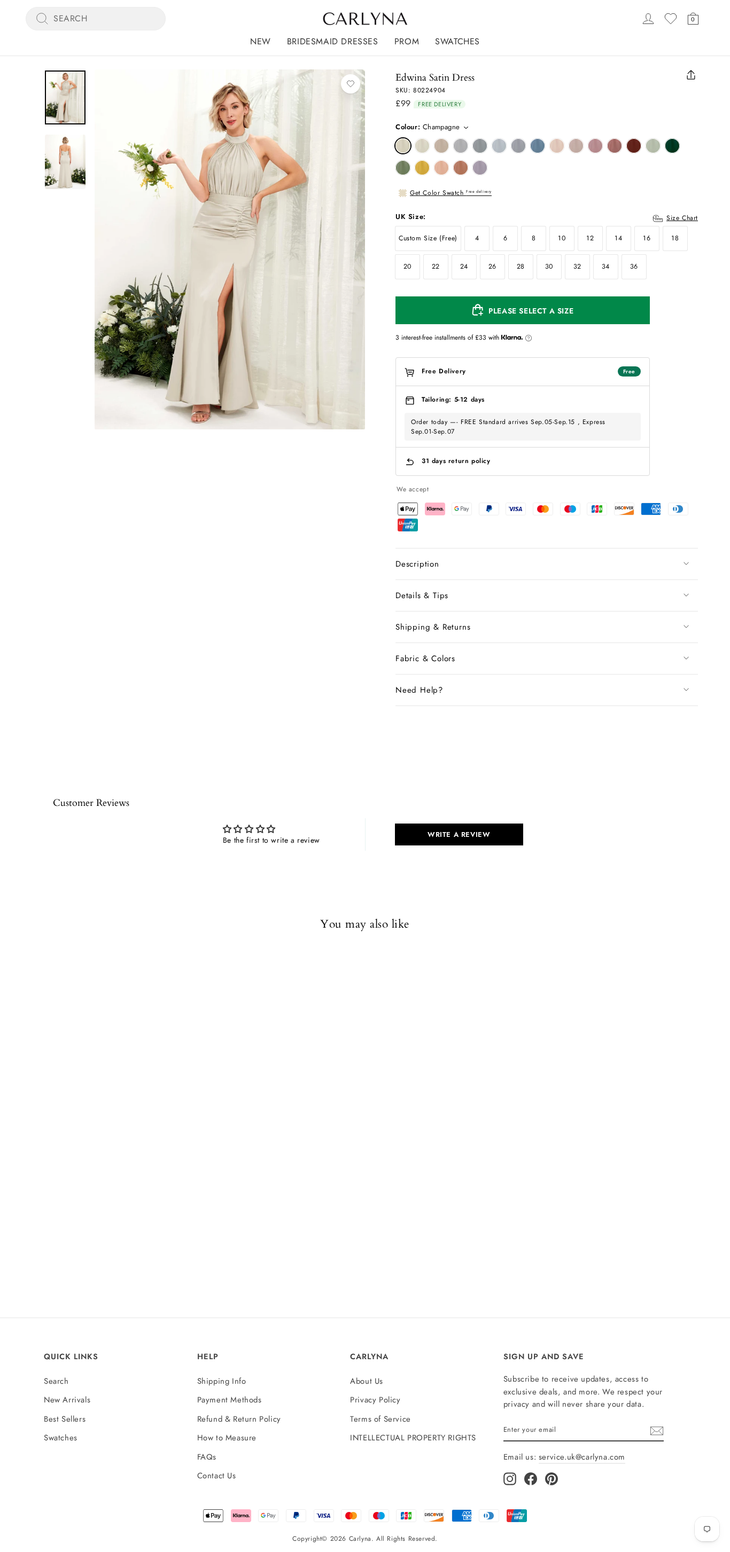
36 (634, 266)
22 (436, 266)
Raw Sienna (460, 167)
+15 (134, 1206)
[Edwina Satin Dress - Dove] (97, 1205)
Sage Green (653, 145)
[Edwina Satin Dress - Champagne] (40, 1205)
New (260, 41)
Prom (406, 41)
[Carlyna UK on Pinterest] (551, 1478)
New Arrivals (67, 1400)
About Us (366, 1381)
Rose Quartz (595, 145)
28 (521, 266)
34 (606, 266)
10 (561, 238)
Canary (422, 167)
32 (577, 266)
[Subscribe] (657, 1430)
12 (590, 238)
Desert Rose (614, 145)
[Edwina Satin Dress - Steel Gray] (117, 1205)
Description (417, 564)
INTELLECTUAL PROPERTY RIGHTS (413, 1438)
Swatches (457, 41)
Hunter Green (672, 145)
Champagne (402, 145)
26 (492, 266)
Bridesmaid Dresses (332, 41)
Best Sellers (65, 1419)
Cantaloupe (441, 167)
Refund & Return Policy (239, 1419)
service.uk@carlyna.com (582, 1457)
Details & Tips (421, 595)
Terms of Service (380, 1419)
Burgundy (633, 145)
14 (618, 238)
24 (464, 266)
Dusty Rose (576, 145)
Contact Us (216, 1476)
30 (549, 266)
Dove (460, 145)
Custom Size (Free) (428, 238)
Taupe (441, 145)
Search (56, 1381)
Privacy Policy (375, 1400)
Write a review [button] (459, 834)
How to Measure (227, 1438)
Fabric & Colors (425, 658)
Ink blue (537, 145)
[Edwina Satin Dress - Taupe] (78, 1205)
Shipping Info (221, 1381)
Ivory (422, 145)
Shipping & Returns (432, 627)
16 (646, 238)
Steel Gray (479, 145)
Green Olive (402, 167)
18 (675, 238)
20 (407, 266)
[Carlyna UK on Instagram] (509, 1478)
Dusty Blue (518, 145)
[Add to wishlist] (350, 84)
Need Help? (419, 690)
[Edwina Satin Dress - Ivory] (59, 1205)
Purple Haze (479, 167)
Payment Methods (229, 1400)
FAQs (206, 1457)
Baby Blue (499, 145)
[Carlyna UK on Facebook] (530, 1478)
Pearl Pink (556, 145)
